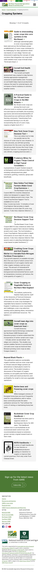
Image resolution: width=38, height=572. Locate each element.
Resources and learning (9, 501)
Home (3, 10)
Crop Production (11, 10)
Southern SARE (6, 519)
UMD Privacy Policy (7, 562)
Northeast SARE (7, 517)
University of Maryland (17, 549)
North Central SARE (7, 515)
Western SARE (6, 521)
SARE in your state (7, 503)
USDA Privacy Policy (24, 561)
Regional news (6, 505)
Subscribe (17, 485)
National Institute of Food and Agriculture (20, 553)
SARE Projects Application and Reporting (14, 508)
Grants (4, 499)
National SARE (6, 512)
